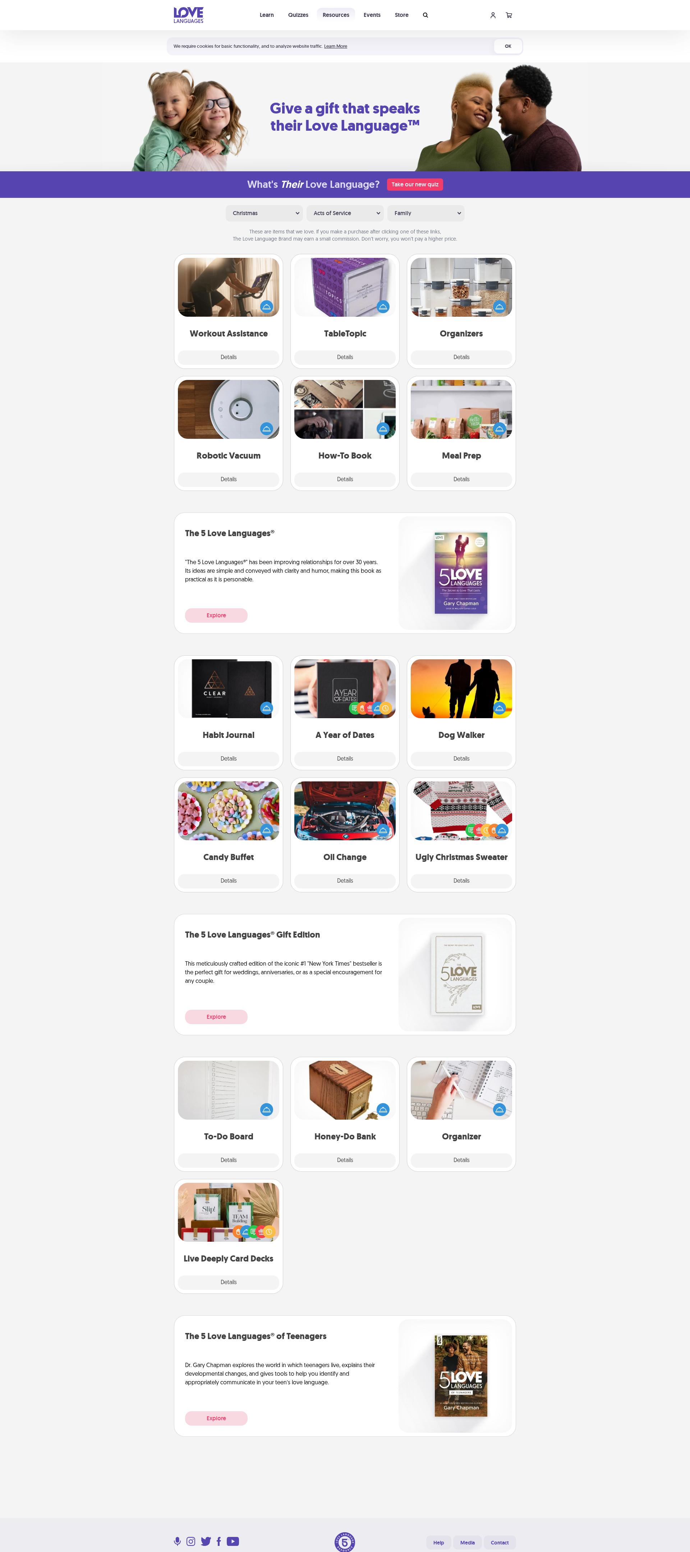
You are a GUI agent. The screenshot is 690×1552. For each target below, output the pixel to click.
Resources (336, 15)
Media (467, 1542)
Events (372, 15)
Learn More (335, 46)
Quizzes (298, 15)
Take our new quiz (415, 184)
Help (438, 1542)
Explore (216, 615)
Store (402, 15)
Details (229, 358)
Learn (267, 15)
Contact (500, 1542)
